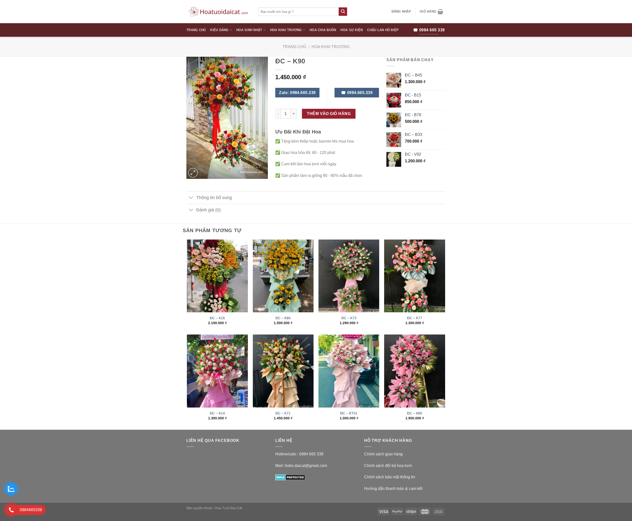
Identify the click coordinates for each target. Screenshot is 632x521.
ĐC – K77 (414, 318)
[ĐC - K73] (348, 276)
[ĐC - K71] (283, 371)
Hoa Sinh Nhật (249, 30)
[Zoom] (193, 173)
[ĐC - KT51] (348, 371)
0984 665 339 (311, 454)
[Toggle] (191, 198)
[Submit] (343, 11)
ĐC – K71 (283, 413)
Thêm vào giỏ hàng (329, 114)
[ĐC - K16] (217, 276)
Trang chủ (294, 47)
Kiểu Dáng (219, 30)
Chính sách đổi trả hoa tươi (388, 466)
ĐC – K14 (217, 413)
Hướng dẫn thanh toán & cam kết (393, 488)
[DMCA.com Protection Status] (290, 477)
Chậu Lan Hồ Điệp (383, 30)
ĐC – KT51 (348, 413)
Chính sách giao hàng (383, 454)
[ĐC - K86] (283, 276)
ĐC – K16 (217, 318)
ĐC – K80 (414, 413)
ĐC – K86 (283, 318)
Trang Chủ (196, 30)
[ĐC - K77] (414, 276)
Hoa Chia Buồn (323, 30)
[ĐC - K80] (414, 371)
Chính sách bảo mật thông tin (389, 477)
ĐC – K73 (348, 318)
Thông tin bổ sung (214, 197)
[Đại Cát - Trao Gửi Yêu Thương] (218, 12)
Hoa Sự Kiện (351, 30)
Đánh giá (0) (208, 209)
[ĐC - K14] (217, 371)
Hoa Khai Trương (286, 30)
